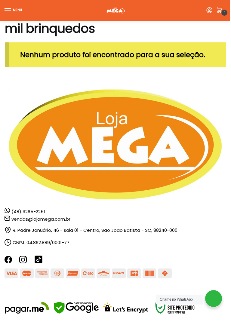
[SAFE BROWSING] (76, 312)
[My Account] (209, 11)
